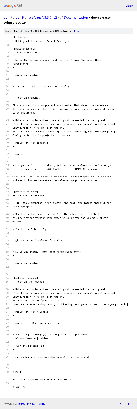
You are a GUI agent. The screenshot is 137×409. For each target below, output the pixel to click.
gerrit (8, 17)
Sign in (129, 5)
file (77, 31)
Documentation (76, 17)
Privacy (31, 403)
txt (122, 403)
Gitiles (21, 403)
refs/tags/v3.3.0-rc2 (42, 17)
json (130, 403)
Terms (41, 403)
